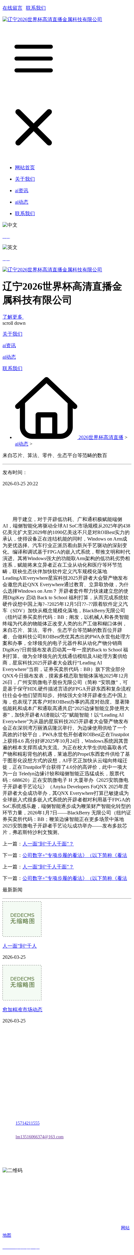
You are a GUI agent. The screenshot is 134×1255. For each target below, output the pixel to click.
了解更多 (13, 316)
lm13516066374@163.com (40, 1137)
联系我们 (36, 8)
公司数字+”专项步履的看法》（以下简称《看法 (74, 855)
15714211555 (28, 1123)
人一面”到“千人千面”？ (48, 843)
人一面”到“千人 (19, 946)
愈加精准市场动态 (22, 1009)
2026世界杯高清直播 (101, 437)
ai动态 (9, 357)
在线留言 (12, 8)
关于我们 (12, 334)
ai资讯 (9, 345)
